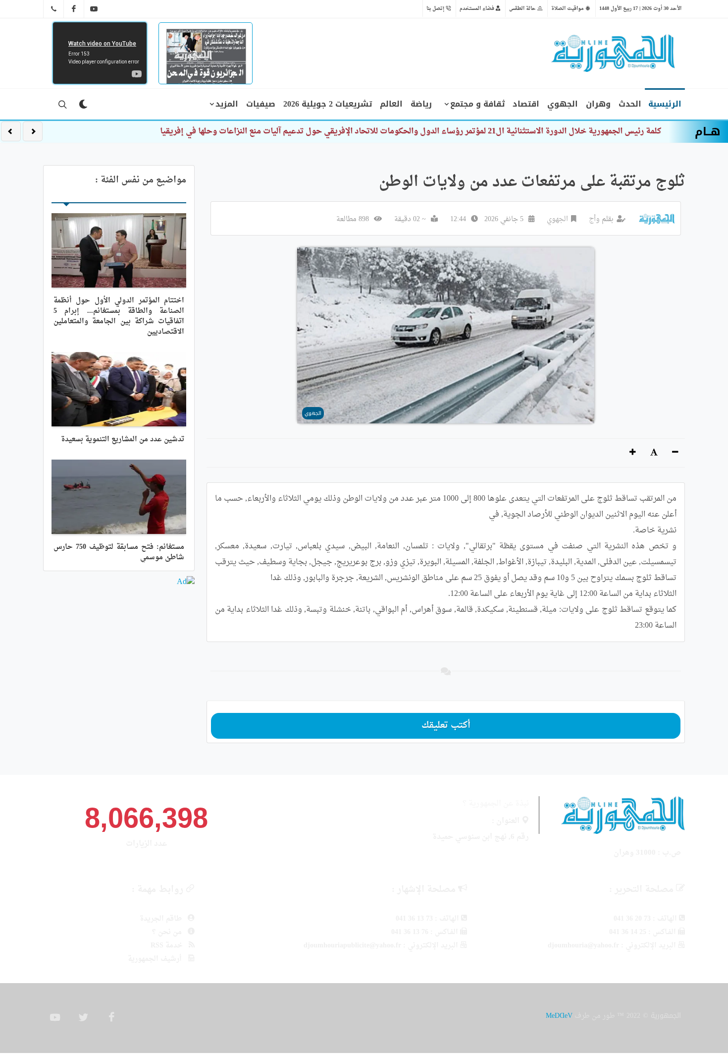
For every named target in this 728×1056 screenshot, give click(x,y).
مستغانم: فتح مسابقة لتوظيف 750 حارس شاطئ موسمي (118, 552)
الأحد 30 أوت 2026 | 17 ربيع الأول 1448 (640, 8)
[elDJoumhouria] (94, 9)
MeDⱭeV (559, 1015)
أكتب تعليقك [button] (445, 725)
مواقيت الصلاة (568, 8)
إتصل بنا (436, 8)
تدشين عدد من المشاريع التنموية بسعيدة (122, 439)
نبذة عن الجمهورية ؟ (496, 804)
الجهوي (557, 219)
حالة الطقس (523, 8)
